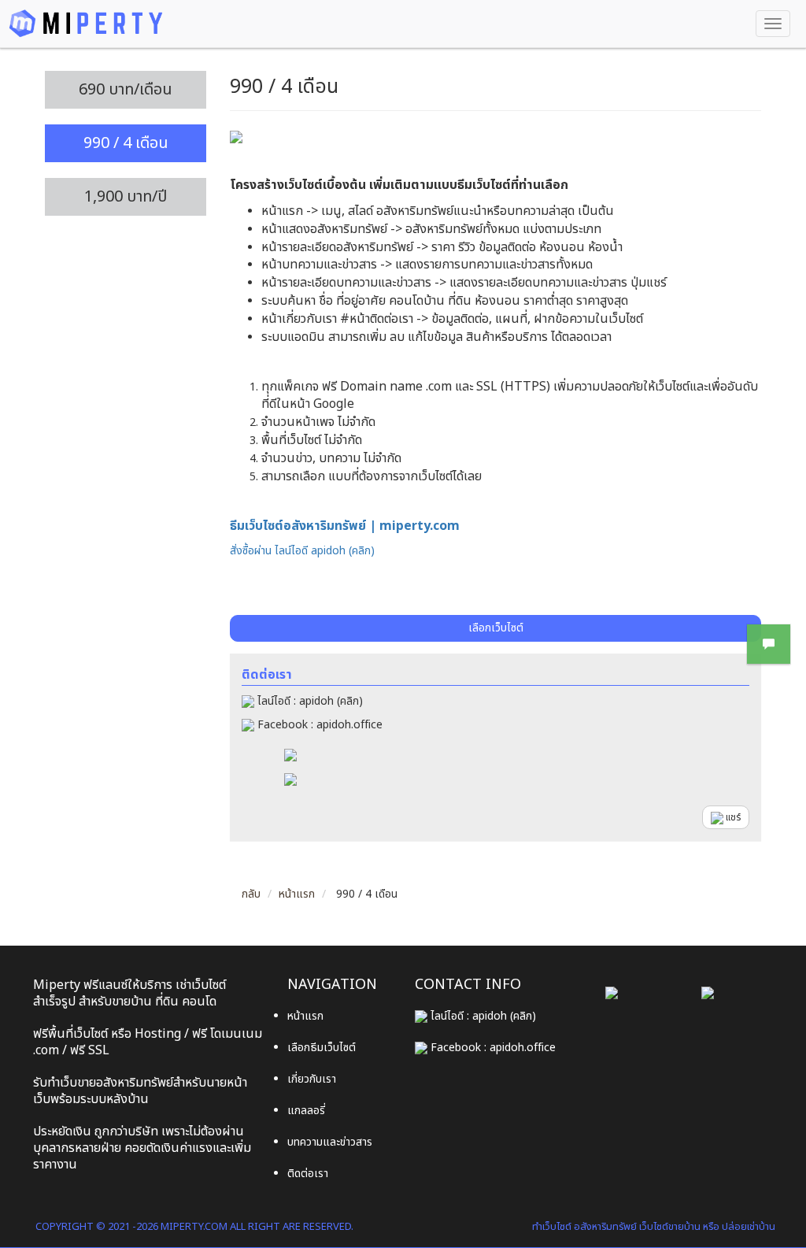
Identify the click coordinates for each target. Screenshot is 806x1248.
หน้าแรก (297, 894)
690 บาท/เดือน (125, 90)
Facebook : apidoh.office (318, 725)
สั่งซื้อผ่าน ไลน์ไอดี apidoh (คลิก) (302, 551)
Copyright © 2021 (82, 1227)
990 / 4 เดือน (125, 143)
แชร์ (732, 817)
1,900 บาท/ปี (125, 197)
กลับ (251, 894)
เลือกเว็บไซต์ (495, 628)
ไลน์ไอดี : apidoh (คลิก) (308, 701)
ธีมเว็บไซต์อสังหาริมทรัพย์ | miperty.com (345, 526)
